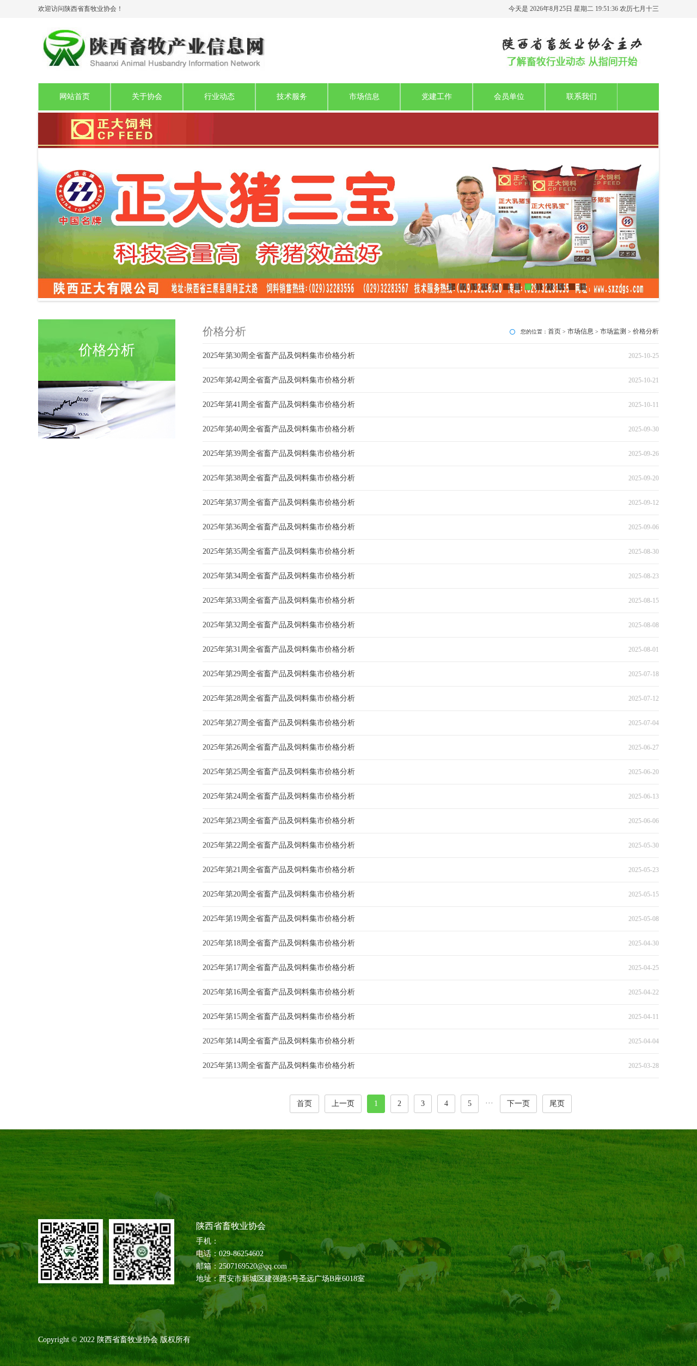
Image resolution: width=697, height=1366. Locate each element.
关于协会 (147, 96)
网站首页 (74, 96)
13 (582, 286)
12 (571, 286)
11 (561, 286)
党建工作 (436, 96)
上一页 (343, 1103)
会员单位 (509, 96)
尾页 (557, 1103)
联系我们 (581, 96)
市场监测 (613, 331)
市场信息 (364, 96)
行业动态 (219, 96)
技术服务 (292, 96)
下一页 (518, 1103)
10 (550, 286)
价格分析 (646, 331)
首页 (554, 331)
